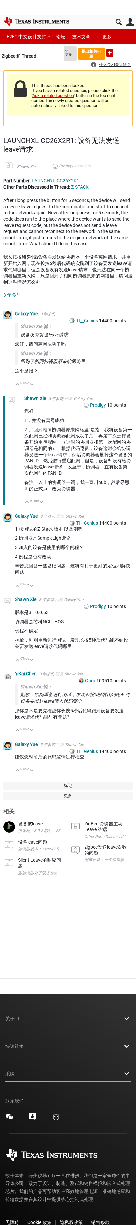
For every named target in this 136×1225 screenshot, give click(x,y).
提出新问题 (109, 53)
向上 (17, 385)
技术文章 (81, 36)
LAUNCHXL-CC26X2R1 (55, 180)
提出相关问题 (91, 53)
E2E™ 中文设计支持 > (28, 36)
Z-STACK (80, 187)
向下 (32, 385)
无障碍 (12, 1222)
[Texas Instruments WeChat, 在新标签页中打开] (9, 1119)
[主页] (36, 21)
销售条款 (100, 1222)
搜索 (118, 22)
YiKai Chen (26, 673)
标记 (68, 785)
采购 (10, 1073)
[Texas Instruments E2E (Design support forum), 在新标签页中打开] (33, 1119)
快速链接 (14, 1046)
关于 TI (12, 1018)
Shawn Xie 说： (36, 326)
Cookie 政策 (39, 1222)
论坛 (60, 36)
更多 (107, 36)
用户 (130, 22)
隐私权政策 (71, 1222)
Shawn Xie (26, 166)
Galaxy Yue (27, 313)
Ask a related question (53, 95)
